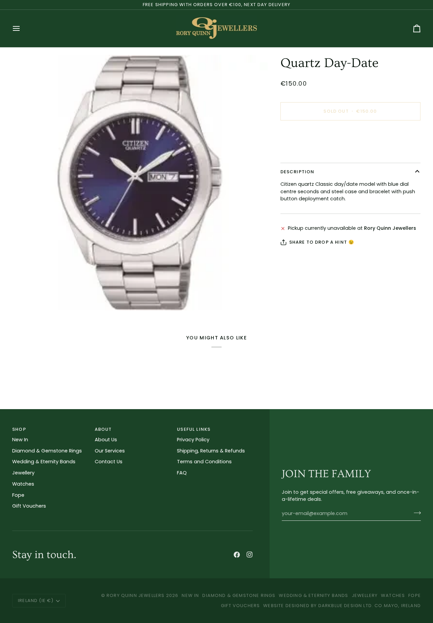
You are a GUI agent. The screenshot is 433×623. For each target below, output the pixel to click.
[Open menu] (22, 28)
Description (297, 172)
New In (20, 439)
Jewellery (23, 472)
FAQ (182, 472)
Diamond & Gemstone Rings (47, 450)
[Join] (415, 512)
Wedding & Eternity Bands (43, 461)
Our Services (110, 450)
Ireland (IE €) (35, 600)
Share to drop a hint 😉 (322, 242)
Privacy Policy (193, 439)
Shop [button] (19, 429)
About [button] (103, 429)
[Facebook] (237, 555)
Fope (18, 495)
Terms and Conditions (204, 461)
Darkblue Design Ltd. (345, 605)
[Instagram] (250, 555)
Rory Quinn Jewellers (135, 595)
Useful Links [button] (193, 429)
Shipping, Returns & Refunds (211, 450)
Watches (23, 484)
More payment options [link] (308, 152)
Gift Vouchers (29, 506)
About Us (106, 439)
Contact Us (108, 461)
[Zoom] (140, 182)
